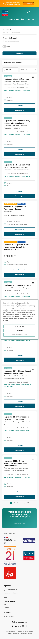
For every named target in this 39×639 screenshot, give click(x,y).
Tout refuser (19, 330)
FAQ (5, 604)
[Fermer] (36, 3)
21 (28, 503)
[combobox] (2, 41)
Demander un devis (20, 270)
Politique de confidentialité (24, 631)
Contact (6, 608)
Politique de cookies (13, 633)
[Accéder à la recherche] (29, 13)
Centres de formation (10, 38)
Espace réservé (9, 601)
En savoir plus (28, 3)
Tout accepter (19, 326)
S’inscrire (19, 105)
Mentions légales (11, 631)
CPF (8, 46)
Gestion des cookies (26, 633)
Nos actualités (9, 616)
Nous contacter (19, 229)
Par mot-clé (6, 29)
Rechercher (19, 53)
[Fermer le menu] (35, 13)
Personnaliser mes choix (19, 334)
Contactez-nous (19, 523)
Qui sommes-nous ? (11, 590)
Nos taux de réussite (11, 593)
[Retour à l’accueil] (5, 13)
